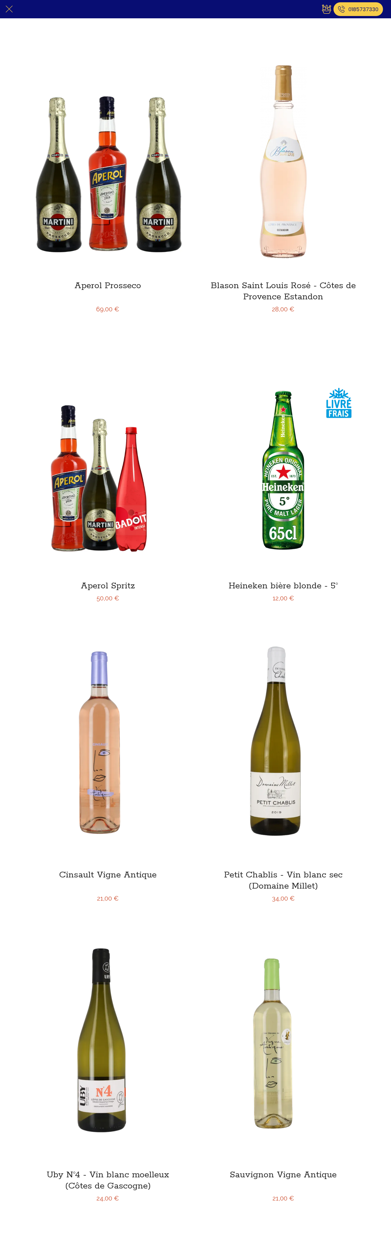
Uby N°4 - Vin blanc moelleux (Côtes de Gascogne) (108, 1180)
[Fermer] (9, 9)
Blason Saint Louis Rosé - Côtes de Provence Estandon (283, 291)
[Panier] (326, 9)
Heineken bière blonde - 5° (283, 586)
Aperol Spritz (108, 586)
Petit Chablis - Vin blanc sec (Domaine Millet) (283, 880)
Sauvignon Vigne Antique (283, 1174)
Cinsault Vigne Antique (108, 875)
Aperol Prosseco (107, 285)
